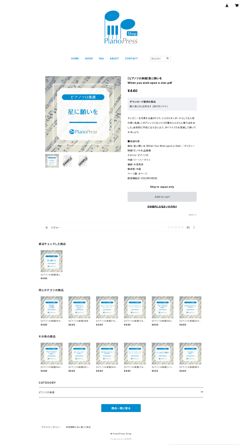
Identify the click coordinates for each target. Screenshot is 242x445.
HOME (75, 58)
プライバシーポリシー (51, 427)
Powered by (117, 439)
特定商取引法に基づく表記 (78, 427)
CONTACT (131, 58)
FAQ (101, 58)
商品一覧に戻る (121, 408)
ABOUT (114, 58)
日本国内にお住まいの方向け (162, 206)
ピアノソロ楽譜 (46, 392)
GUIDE (89, 58)
